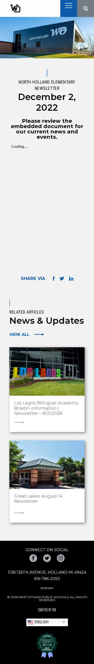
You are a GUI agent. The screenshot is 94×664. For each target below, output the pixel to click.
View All (19, 334)
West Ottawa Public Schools (15, 8)
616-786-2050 (47, 578)
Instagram (61, 558)
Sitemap (47, 588)
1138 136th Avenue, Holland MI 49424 (47, 572)
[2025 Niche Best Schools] (47, 645)
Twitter (47, 558)
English (41, 622)
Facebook (33, 558)
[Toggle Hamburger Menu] (68, 5)
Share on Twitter (62, 278)
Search (85, 8)
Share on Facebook (54, 278)
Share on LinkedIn (71, 278)
